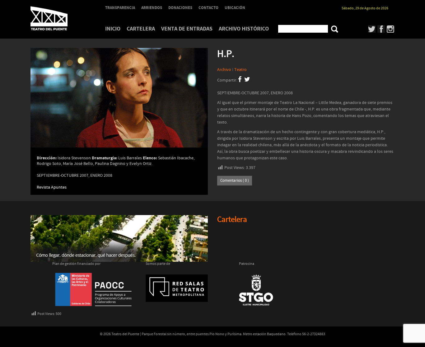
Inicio (112, 29)
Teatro (240, 70)
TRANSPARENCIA (120, 8)
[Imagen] (119, 107)
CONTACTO (208, 8)
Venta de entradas (187, 29)
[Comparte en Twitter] (247, 80)
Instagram (391, 29)
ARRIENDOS (151, 8)
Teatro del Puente (56, 18)
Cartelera (141, 29)
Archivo (224, 70)
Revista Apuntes (52, 187)
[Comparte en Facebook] (239, 80)
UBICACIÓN (235, 8)
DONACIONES (180, 8)
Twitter (372, 29)
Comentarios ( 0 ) (234, 180)
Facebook (381, 29)
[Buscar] (334, 29)
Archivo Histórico (244, 29)
